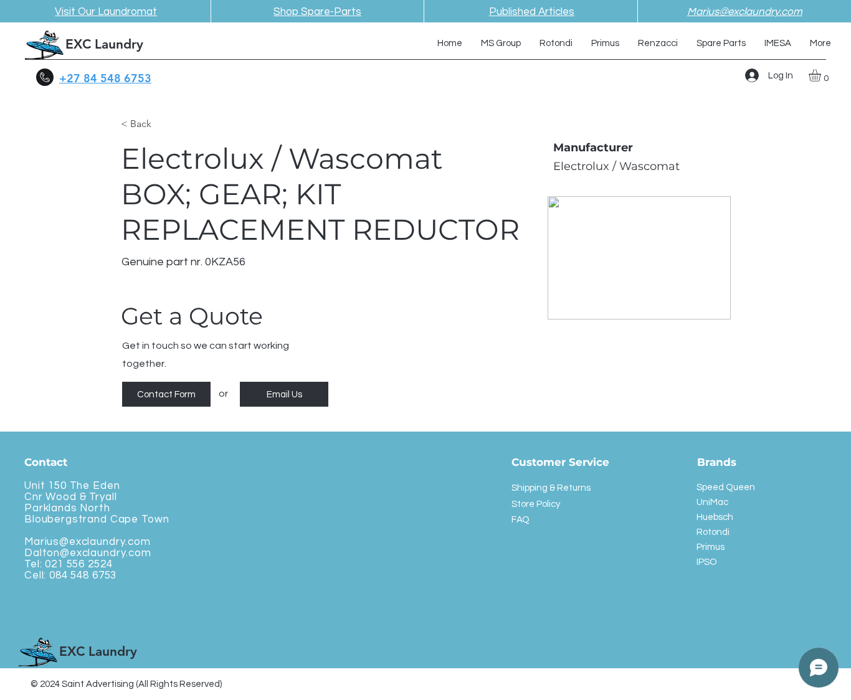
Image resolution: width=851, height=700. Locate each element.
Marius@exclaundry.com (87, 541)
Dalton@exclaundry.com (87, 553)
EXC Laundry (104, 44)
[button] (822, 75)
